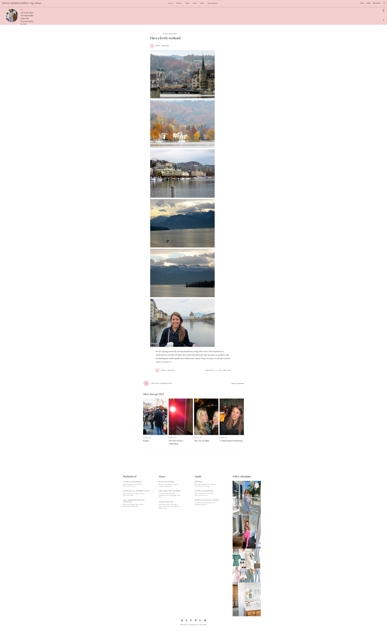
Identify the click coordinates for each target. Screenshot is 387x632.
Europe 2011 (155, 34)
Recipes (170, 3)
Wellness (179, 3)
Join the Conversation (159, 383)
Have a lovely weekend (165, 38)
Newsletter (377, 3)
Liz (22, 9)
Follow (368, 3)
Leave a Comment (237, 383)
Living (195, 3)
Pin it (220, 370)
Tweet (225, 370)
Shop (362, 3)
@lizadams (245, 476)
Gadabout (205, 624)
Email (229, 370)
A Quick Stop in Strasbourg (231, 441)
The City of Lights (201, 441)
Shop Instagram (212, 3)
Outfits (187, 3)
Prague (146, 441)
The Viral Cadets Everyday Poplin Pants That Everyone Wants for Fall (27, 18)
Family (202, 3)
